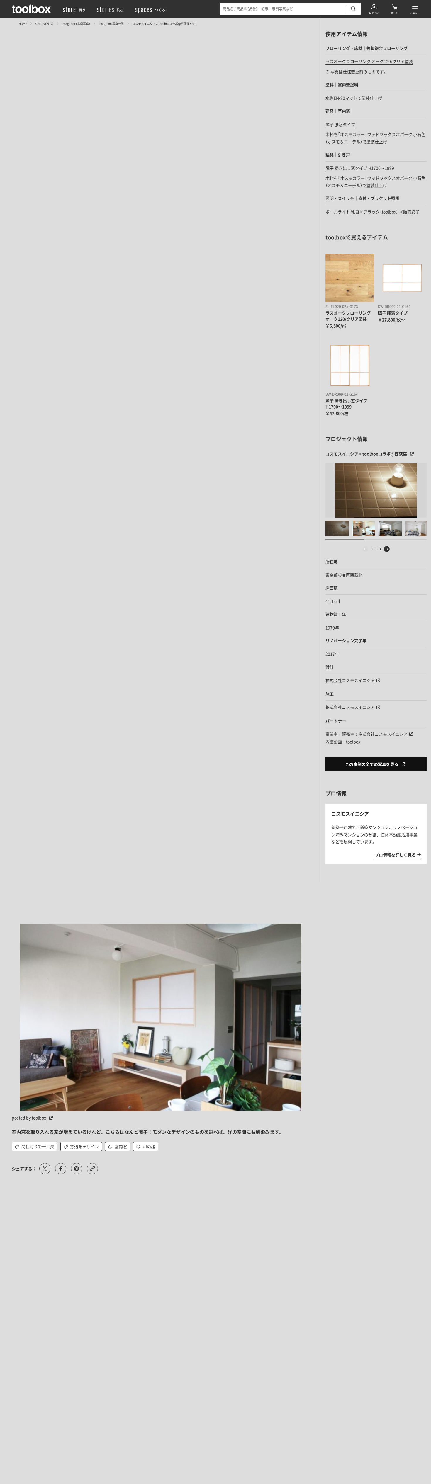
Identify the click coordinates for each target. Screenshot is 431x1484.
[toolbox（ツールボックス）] (31, 8)
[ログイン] (373, 8)
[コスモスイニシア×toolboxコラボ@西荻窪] (376, 490)
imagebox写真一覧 (111, 23)
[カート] (394, 8)
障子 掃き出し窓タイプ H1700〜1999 (359, 168)
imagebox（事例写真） (76, 23)
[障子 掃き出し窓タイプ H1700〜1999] (349, 365)
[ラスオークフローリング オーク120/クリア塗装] (349, 278)
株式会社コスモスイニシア (350, 680)
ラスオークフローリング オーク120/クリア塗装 (369, 61)
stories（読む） (44, 23)
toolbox (39, 1118)
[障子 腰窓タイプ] (402, 278)
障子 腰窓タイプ (340, 124)
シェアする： (24, 1169)
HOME (23, 23)
